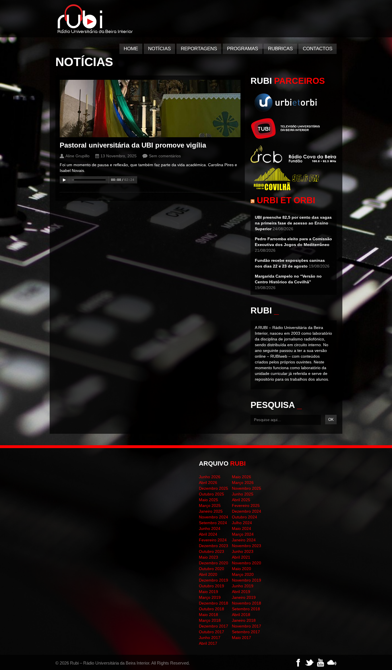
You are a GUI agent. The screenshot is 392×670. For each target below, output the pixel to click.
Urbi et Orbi (286, 200)
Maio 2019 (208, 591)
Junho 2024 (209, 528)
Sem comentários (165, 156)
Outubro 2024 (244, 517)
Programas (242, 48)
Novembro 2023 (246, 545)
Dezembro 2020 (213, 563)
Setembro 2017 (246, 632)
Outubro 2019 (211, 586)
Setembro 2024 (213, 522)
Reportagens (199, 48)
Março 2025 (210, 505)
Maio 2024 (241, 528)
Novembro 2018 (246, 603)
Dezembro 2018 (213, 603)
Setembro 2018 (246, 609)
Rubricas (280, 48)
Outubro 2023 (211, 551)
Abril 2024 (208, 534)
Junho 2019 (242, 586)
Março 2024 (243, 534)
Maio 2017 (241, 637)
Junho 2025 (242, 494)
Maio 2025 (208, 499)
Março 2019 (210, 597)
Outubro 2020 (211, 568)
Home (131, 48)
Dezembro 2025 (213, 488)
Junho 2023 (242, 551)
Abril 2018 (241, 614)
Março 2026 (243, 482)
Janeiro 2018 (244, 620)
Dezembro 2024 (246, 511)
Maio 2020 (241, 568)
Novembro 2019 (246, 580)
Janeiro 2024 (244, 540)
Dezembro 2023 (213, 545)
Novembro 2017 (246, 626)
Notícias (159, 48)
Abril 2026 (208, 482)
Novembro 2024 (213, 517)
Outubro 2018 (211, 609)
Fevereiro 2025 (246, 505)
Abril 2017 (208, 643)
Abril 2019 (241, 591)
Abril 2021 (241, 557)
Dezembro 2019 (213, 580)
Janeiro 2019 (244, 597)
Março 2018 (210, 620)
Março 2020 (243, 574)
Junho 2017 (209, 637)
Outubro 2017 (211, 632)
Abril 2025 (241, 499)
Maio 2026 (241, 477)
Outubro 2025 (211, 494)
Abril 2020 (208, 574)
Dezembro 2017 (213, 626)
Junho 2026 (209, 477)
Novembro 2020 (246, 563)
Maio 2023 (208, 557)
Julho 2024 (242, 522)
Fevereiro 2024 (213, 540)
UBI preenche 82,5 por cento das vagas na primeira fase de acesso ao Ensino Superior (293, 223)
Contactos (317, 48)
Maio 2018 (208, 614)
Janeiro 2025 (211, 511)
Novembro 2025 (246, 488)
